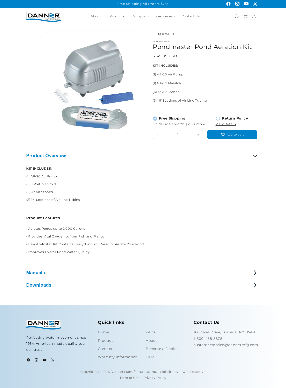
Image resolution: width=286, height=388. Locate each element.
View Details (226, 124)
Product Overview (46, 155)
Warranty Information (118, 357)
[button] (117, 16)
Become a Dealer (162, 349)
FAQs (150, 332)
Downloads (38, 285)
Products (106, 340)
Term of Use (130, 378)
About (151, 340)
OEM (150, 357)
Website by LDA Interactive (183, 372)
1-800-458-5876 (208, 339)
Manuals (35, 272)
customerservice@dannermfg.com (226, 345)
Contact (105, 349)
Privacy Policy (154, 378)
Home (103, 332)
